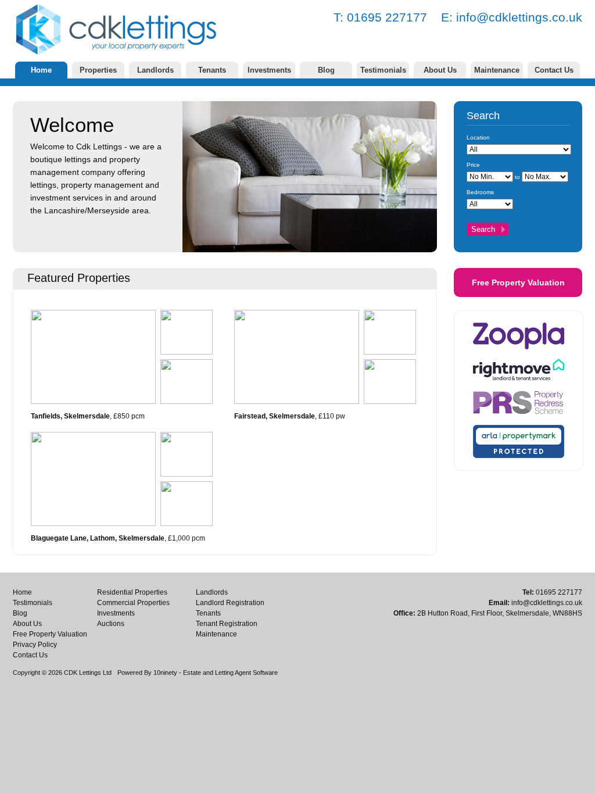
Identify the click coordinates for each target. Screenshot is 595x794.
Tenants (212, 70)
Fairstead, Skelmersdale (274, 416)
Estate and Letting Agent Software (230, 672)
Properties (98, 70)
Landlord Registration (230, 603)
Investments (269, 70)
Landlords (155, 70)
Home (41, 70)
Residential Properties (132, 592)
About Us (440, 70)
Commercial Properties (133, 603)
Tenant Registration (226, 624)
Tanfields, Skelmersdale (70, 416)
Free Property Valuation (518, 282)
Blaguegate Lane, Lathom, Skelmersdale (97, 538)
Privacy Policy (35, 645)
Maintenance (496, 70)
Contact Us (554, 70)
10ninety (165, 672)
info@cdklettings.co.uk (519, 17)
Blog (326, 70)
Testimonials (383, 70)
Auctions (110, 624)
